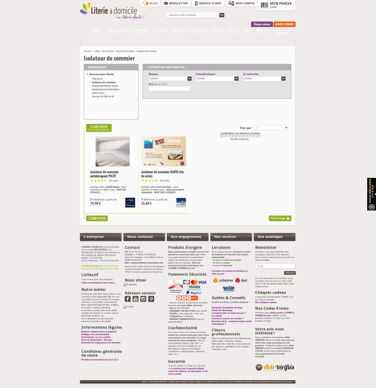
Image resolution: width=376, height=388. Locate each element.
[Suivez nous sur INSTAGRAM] (143, 300)
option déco (98, 93)
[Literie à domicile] (115, 20)
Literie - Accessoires (104, 51)
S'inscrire (290, 273)
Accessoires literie (125, 51)
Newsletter (178, 3)
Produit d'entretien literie (105, 86)
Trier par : (246, 128)
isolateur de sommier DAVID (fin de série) (162, 174)
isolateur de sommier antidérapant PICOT (104, 174)
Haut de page (278, 218)
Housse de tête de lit (103, 96)
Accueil (87, 51)
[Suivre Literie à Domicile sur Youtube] (135, 300)
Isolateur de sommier (104, 82)
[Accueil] (84, 32)
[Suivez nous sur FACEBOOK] (128, 300)
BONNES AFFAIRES (284, 24)
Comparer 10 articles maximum (98, 128)
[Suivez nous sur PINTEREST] (151, 300)
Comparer (93, 213)
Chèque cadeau (262, 24)
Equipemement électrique (105, 89)
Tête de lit (97, 79)
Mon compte (245, 3)
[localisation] (130, 284)
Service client (210, 3)
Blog (154, 3)
